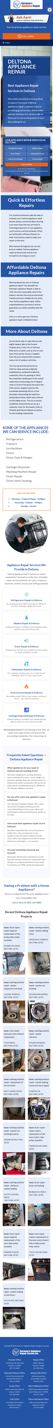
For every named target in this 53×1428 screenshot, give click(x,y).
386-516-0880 (34, 902)
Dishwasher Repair (37, 154)
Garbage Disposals (18, 467)
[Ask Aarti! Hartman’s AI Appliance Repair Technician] (26, 18)
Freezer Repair (37, 159)
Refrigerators (14, 439)
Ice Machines (14, 448)
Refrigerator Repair (15, 148)
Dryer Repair (15, 154)
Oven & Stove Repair (15, 159)
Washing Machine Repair (21, 471)
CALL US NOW (26, 164)
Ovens (10, 453)
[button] (49, 9)
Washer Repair (37, 148)
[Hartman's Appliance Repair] (26, 4)
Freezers (11, 443)
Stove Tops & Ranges (19, 457)
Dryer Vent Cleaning (19, 480)
